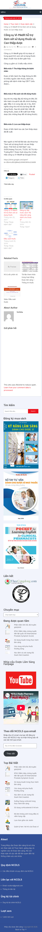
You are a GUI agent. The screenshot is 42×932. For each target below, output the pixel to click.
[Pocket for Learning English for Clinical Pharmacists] (21, 568)
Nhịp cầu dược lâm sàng (13, 927)
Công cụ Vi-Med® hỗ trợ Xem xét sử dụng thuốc (10, 212)
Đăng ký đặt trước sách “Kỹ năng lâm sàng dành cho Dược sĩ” (26, 215)
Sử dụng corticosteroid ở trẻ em (26, 807)
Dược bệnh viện (27, 24)
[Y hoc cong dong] (21, 584)
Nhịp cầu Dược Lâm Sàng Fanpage (19, 663)
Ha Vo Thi (12, 47)
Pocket (32, 174)
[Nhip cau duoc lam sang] (21, 680)
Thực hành (14, 24)
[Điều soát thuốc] (11, 234)
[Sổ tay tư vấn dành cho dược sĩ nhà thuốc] (21, 520)
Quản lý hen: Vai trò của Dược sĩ (26, 827)
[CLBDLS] (21, 594)
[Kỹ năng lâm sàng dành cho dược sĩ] (21, 468)
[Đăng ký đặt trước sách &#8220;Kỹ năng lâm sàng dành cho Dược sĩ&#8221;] (26, 205)
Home (6, 24)
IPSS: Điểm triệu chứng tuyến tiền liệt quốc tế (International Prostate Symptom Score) (25, 633)
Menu (3, 12)
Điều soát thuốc (10, 239)
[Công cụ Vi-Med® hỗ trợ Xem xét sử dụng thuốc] (11, 205)
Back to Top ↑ (21, 929)
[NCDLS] (21, 5)
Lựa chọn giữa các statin (23, 820)
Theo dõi (11, 753)
